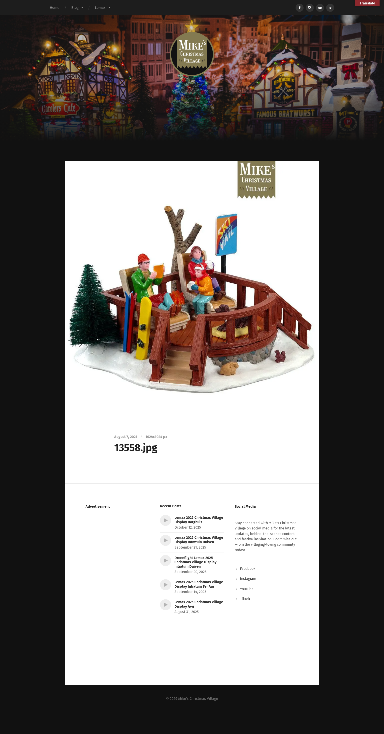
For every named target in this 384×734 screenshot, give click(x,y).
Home (54, 8)
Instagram (248, 579)
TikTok (245, 599)
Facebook (247, 569)
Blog (74, 8)
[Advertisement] (192, 127)
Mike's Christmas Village (198, 698)
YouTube (247, 589)
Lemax (100, 8)
